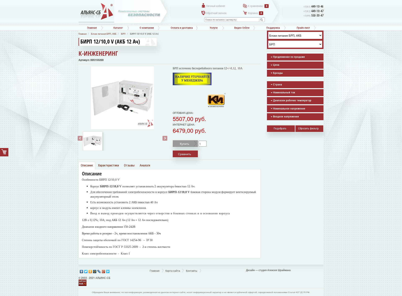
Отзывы (129, 165)
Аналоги (145, 165)
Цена (275, 64)
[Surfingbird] (108, 270)
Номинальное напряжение (288, 108)
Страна (277, 84)
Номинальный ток (283, 92)
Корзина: (255, 13)
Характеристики (108, 165)
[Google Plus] (103, 270)
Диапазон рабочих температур (291, 100)
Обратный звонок (216, 13)
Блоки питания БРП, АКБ (103, 33)
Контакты (191, 270)
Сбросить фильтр (308, 128)
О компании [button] (147, 27)
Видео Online (242, 27)
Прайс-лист (303, 27)
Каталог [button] (118, 27)
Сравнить (184, 154)
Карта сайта (172, 270)
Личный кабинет (215, 6)
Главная (92, 27)
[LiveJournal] (99, 270)
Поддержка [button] (273, 27)
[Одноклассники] (90, 270)
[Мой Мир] (95, 270)
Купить (184, 144)
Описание (87, 165)
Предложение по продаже (288, 56)
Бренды (277, 73)
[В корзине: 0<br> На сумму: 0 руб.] (4, 152)
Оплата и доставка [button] (182, 27)
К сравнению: (257, 6)
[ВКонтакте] (81, 270)
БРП (123, 33)
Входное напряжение (285, 116)
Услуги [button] (214, 27)
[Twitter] (86, 270)
